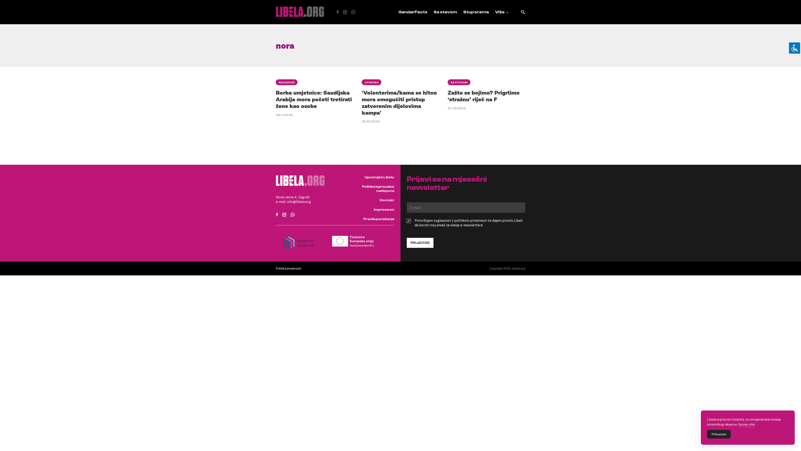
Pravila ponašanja (378, 219)
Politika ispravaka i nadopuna (378, 189)
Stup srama (476, 12)
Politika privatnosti (288, 268)
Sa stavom (445, 12)
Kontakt (387, 200)
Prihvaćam (719, 434)
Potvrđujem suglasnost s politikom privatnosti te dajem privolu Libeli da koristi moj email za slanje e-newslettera (469, 222)
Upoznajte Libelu (379, 177)
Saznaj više (746, 424)
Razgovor (287, 82)
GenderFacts (412, 12)
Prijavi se (420, 243)
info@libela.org (299, 202)
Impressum (384, 210)
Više (499, 12)
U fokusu (371, 82)
